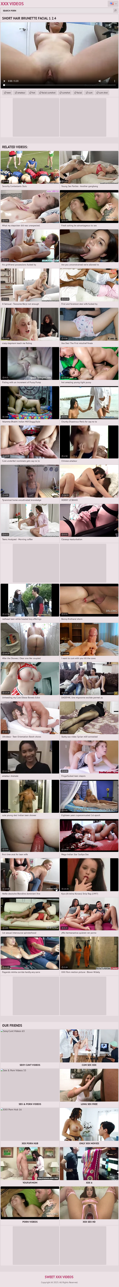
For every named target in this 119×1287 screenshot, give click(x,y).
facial (79, 92)
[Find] (115, 10)
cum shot (103, 92)
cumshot (66, 92)
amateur (21, 92)
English (113, 4)
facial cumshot (48, 92)
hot (33, 92)
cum (90, 92)
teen (9, 92)
